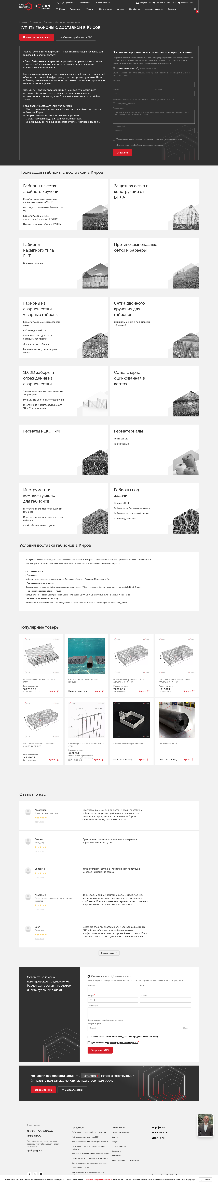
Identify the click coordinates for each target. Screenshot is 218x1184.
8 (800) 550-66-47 (40, 1131)
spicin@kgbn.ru (35, 1150)
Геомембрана (121, 443)
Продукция (75, 9)
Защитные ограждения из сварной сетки (90, 1154)
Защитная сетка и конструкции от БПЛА (131, 191)
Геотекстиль (121, 438)
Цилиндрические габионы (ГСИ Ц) (42, 224)
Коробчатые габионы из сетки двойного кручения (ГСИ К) (40, 201)
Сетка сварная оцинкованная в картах (129, 378)
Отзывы (120, 9)
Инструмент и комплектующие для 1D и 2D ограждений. (42, 406)
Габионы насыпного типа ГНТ (38, 250)
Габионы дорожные (125, 518)
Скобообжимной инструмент (39, 525)
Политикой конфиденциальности (98, 1179)
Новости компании (120, 1132)
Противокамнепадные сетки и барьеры (133, 247)
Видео (115, 1137)
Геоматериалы (128, 431)
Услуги (90, 9)
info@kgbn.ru (34, 1135)
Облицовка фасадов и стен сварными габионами (38, 337)
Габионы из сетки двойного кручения (42, 188)
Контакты (172, 9)
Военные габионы (33, 263)
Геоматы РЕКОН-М (41, 431)
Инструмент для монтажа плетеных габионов (43, 519)
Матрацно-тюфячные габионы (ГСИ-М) (43, 209)
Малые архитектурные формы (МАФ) (40, 351)
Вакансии (116, 1151)
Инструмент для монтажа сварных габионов (42, 510)
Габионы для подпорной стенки (131, 513)
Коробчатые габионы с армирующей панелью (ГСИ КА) (40, 217)
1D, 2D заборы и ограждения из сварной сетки (38, 378)
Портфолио (134, 9)
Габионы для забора (34, 330)
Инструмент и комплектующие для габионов (39, 495)
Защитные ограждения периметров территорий (43, 393)
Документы (158, 1137)
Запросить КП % (100, 1050)
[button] (36, 37)
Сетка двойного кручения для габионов (129, 309)
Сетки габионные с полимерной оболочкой (132, 323)
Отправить (122, 152)
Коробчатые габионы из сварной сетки (41, 323)
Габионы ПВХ (121, 503)
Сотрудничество (119, 1146)
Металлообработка (153, 9)
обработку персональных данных (147, 145)
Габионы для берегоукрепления (132, 508)
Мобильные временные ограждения (43, 399)
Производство (105, 9)
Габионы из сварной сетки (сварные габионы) (41, 309)
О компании (118, 1127)
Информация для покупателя (125, 1160)
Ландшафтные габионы (36, 344)
